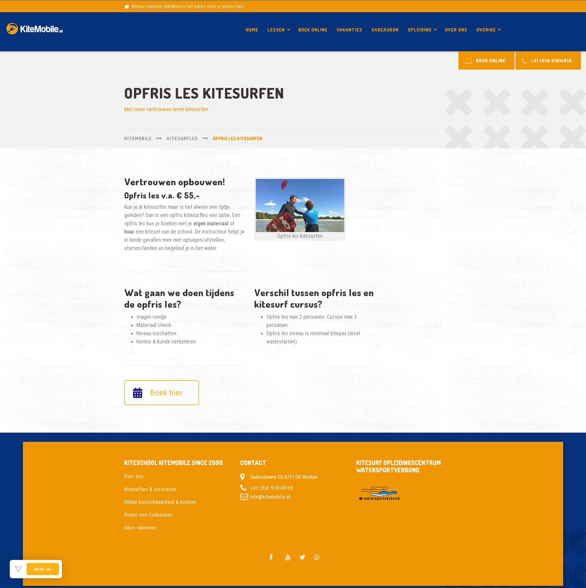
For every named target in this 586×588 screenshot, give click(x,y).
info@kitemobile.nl (270, 497)
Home (252, 30)
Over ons (456, 30)
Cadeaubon (385, 30)
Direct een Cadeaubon (148, 515)
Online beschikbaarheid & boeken (160, 502)
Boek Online (312, 30)
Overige (486, 30)
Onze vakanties (140, 528)
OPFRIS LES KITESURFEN (544, 30)
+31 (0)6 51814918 (271, 488)
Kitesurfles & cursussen (150, 489)
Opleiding (420, 30)
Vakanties (349, 30)
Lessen (276, 30)
